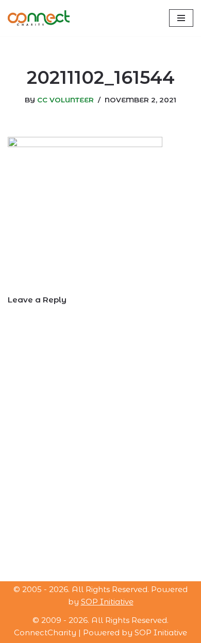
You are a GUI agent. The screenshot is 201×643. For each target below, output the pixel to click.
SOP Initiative (107, 601)
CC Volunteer (65, 100)
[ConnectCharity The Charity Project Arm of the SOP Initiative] (39, 18)
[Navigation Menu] (181, 18)
